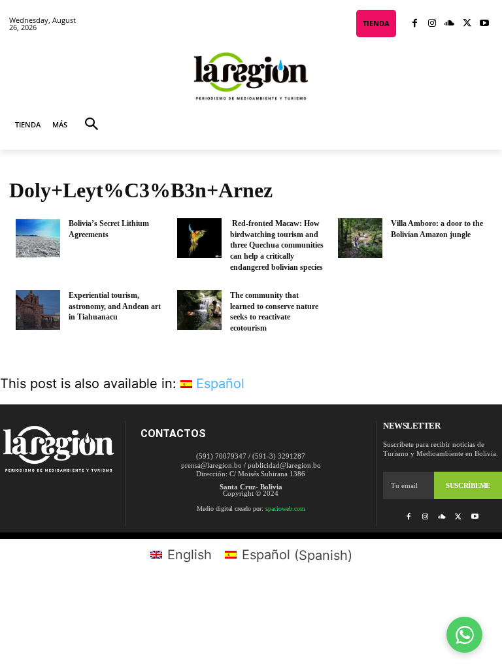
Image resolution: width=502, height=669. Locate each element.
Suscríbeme (468, 485)
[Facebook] (415, 24)
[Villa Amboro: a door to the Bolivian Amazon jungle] (360, 238)
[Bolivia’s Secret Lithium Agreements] (38, 238)
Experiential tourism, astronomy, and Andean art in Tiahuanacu (115, 306)
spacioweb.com (285, 508)
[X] (467, 24)
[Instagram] (432, 24)
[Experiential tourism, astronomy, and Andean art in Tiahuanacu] (38, 310)
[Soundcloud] (449, 24)
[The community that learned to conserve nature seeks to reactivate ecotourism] (199, 310)
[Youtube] (484, 24)
